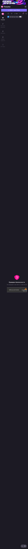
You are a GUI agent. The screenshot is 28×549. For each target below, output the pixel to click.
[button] (8, 13)
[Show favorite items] (11, 13)
